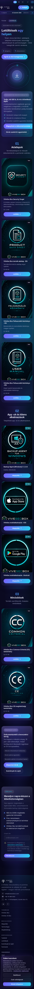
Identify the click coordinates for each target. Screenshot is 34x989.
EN (19, 2)
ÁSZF (3, 955)
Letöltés (17, 214)
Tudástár (4, 938)
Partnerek (5, 947)
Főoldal (4, 20)
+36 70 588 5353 (10, 896)
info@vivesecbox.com (12, 893)
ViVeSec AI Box (6, 916)
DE (22, 2)
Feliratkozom (10, 856)
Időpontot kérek (13, 765)
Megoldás (5, 924)
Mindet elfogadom (17, 984)
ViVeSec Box (5, 913)
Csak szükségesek (17, 980)
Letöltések (5, 941)
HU (15, 2)
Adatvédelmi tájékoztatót (15, 845)
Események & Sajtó (8, 944)
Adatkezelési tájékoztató (21, 971)
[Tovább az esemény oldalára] (32, 13)
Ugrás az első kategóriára (14, 57)
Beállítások (17, 975)
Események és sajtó (13, 771)
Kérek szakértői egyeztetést (16, 132)
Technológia (5, 927)
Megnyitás (17, 475)
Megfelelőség (6, 930)
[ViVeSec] (4, 7)
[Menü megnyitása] (32, 7)
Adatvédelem (6, 952)
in (3, 904)
